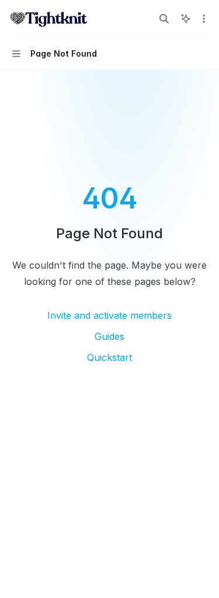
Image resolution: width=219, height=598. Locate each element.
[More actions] (204, 19)
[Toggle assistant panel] (185, 18)
